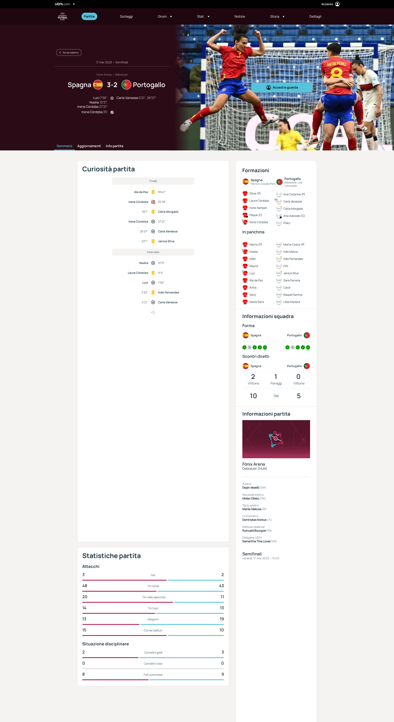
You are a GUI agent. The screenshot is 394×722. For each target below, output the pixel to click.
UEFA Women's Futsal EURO (62, 16)
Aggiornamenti (89, 146)
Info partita (114, 146)
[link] (89, 16)
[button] (165, 16)
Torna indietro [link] (71, 52)
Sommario (64, 146)
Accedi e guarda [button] (285, 87)
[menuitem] (96, 16)
